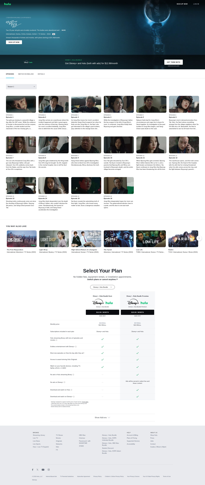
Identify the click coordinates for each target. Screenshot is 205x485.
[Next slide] (199, 238)
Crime (23, 34)
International (10, 34)
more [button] (64, 30)
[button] (10, 73)
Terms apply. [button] (85, 401)
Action (34, 34)
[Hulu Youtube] (45, 469)
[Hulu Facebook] (34, 469)
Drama (18, 34)
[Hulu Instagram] (49, 469)
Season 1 (11, 86)
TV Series (41, 34)
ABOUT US (153, 432)
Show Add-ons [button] (101, 417)
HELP (128, 432)
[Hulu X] (39, 469)
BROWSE (36, 432)
